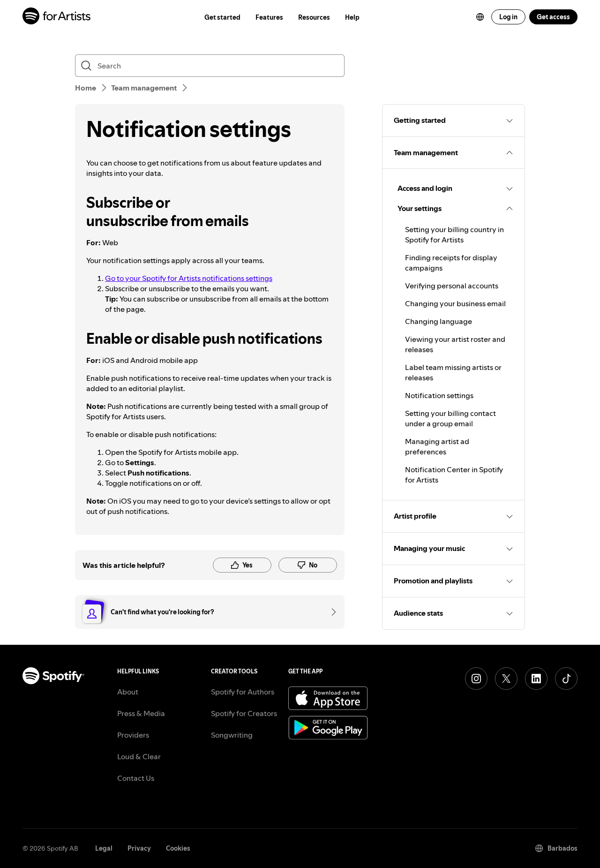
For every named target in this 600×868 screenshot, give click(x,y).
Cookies (178, 848)
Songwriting (232, 735)
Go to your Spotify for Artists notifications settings (188, 278)
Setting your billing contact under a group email (450, 418)
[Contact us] (330, 612)
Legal (103, 848)
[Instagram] (476, 678)
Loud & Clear (139, 756)
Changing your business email (455, 303)
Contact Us (135, 778)
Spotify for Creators (244, 713)
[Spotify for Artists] (56, 17)
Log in (508, 17)
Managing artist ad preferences (437, 446)
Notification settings (439, 395)
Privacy (139, 848)
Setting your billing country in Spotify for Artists (454, 234)
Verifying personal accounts (451, 285)
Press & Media (141, 713)
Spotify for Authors (242, 692)
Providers (133, 735)
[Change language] (480, 16)
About (127, 692)
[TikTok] (566, 678)
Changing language (438, 321)
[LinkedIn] (536, 678)
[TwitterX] (506, 678)
